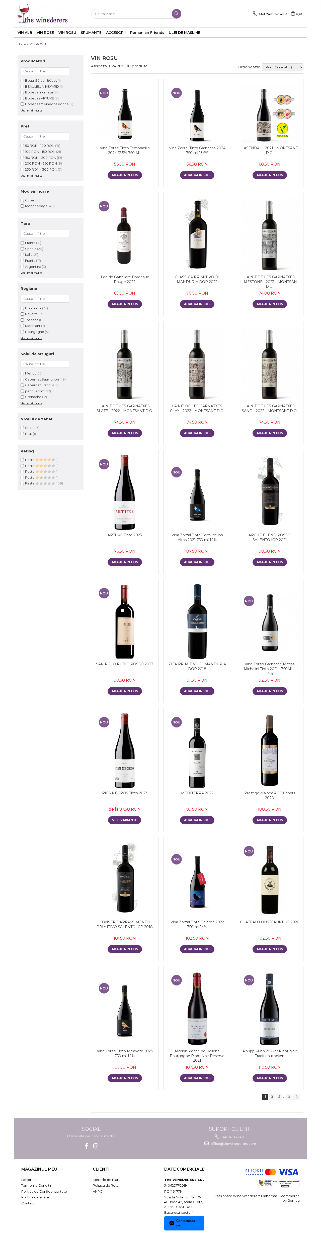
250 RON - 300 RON (41, 169)
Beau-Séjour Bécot (41, 80)
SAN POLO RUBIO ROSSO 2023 (124, 664)
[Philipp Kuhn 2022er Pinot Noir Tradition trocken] (269, 1008)
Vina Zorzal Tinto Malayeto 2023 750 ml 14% (125, 1053)
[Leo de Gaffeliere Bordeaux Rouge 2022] (124, 234)
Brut (28, 434)
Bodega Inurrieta (39, 92)
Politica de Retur (106, 1185)
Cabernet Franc (38, 385)
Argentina (33, 267)
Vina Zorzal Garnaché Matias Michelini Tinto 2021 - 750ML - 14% (270, 668)
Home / (23, 44)
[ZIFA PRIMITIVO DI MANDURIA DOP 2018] (197, 621)
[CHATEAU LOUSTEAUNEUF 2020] (269, 879)
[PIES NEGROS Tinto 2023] (124, 750)
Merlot (30, 373)
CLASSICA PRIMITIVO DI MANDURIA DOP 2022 (197, 279)
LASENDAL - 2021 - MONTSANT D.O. (270, 150)
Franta (30, 261)
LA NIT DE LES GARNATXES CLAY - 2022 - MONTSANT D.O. (197, 408)
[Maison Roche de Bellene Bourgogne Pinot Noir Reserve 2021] (197, 1008)
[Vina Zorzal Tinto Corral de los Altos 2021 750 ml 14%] (197, 493)
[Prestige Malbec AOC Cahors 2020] (269, 750)
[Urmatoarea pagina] (296, 1097)
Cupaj (30, 200)
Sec (28, 428)
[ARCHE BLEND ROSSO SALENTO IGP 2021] (269, 492)
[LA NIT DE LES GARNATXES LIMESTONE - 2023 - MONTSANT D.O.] (269, 234)
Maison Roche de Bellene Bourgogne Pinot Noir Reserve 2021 (197, 1055)
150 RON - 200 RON (40, 158)
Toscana (31, 320)
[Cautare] (176, 14)
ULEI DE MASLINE (184, 32)
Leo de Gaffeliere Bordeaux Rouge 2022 (125, 279)
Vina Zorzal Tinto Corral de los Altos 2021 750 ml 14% (197, 537)
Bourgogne (34, 332)
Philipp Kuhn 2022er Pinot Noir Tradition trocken (270, 1053)
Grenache (33, 397)
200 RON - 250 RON (41, 163)
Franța (30, 243)
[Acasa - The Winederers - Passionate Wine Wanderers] (43, 14)
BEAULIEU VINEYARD (42, 86)
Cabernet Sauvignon (42, 379)
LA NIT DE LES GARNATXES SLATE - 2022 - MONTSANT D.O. (125, 408)
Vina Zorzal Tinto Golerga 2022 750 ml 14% (197, 924)
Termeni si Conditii (36, 1185)
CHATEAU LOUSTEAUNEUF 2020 (269, 922)
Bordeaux (33, 308)
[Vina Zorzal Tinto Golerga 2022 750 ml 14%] (197, 880)
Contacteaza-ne (186, 1223)
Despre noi (30, 1180)
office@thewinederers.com (233, 1144)
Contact (28, 1203)
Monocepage (36, 206)
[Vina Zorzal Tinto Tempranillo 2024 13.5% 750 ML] (124, 113)
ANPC (97, 1191)
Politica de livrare (35, 1197)
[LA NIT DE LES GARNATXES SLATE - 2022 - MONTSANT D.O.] (124, 363)
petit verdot (35, 391)
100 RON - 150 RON (40, 152)
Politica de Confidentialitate (44, 1191)
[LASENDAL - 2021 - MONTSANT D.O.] (269, 113)
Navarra (31, 314)
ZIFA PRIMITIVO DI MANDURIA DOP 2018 (197, 666)
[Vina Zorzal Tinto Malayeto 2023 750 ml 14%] (124, 1009)
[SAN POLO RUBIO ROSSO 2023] (124, 621)
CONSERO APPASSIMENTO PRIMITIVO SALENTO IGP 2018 (125, 924)
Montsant (32, 326)
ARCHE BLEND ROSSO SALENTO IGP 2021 (270, 537)
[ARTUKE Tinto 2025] (124, 492)
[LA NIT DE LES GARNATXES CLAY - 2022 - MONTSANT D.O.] (197, 363)
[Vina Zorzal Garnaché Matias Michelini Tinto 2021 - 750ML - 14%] (269, 622)
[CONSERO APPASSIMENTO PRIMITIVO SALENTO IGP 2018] (124, 879)
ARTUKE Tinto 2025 (125, 535)
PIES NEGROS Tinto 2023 (124, 793)
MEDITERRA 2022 (197, 793)
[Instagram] (95, 1146)
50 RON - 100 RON (39, 146)
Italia (29, 255)
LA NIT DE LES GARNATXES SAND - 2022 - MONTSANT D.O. (269, 408)
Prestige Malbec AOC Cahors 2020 (269, 795)
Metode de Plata (106, 1180)
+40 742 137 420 (233, 1137)
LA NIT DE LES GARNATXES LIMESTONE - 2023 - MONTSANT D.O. (269, 281)
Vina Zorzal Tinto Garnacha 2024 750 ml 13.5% (197, 150)
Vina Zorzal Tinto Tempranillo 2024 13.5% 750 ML (125, 150)
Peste (30, 460)
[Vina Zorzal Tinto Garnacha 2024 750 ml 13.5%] (197, 113)
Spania (31, 249)
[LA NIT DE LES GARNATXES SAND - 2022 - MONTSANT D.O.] (269, 363)
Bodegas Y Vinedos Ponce (47, 104)
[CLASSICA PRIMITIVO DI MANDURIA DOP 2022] (197, 234)
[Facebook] (86, 1146)
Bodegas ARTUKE (39, 98)
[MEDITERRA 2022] (197, 750)
